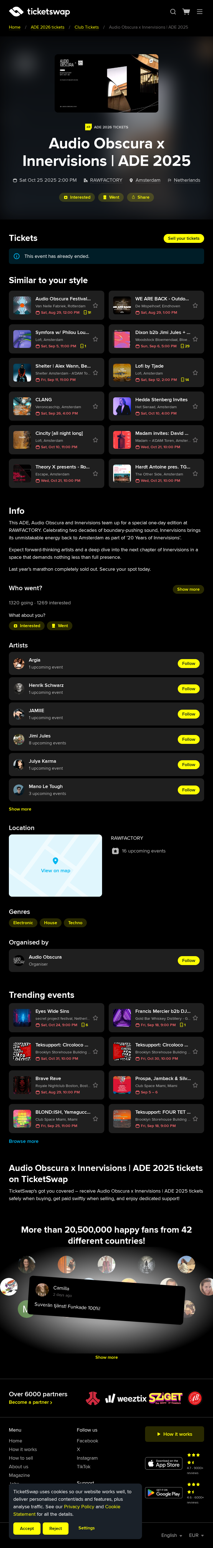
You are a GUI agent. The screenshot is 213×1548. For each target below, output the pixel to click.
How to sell (21, 1458)
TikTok (83, 1467)
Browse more (24, 1141)
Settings (86, 1528)
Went (114, 197)
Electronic (23, 923)
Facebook (87, 1441)
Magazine (19, 1475)
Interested (80, 197)
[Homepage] (39, 12)
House (50, 923)
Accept (27, 1528)
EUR (194, 1535)
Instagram (87, 1458)
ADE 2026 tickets (47, 27)
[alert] (75, 1511)
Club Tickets (87, 27)
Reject (55, 1528)
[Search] (173, 11)
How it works (23, 1449)
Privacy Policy (79, 1507)
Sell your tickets (184, 238)
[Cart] (186, 11)
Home (15, 27)
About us (18, 1467)
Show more (188, 589)
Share (143, 197)
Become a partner (29, 1402)
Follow (188, 663)
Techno (75, 923)
